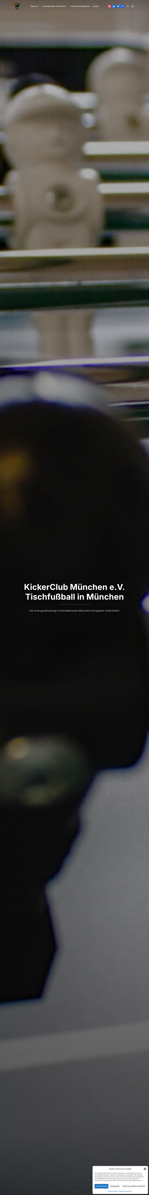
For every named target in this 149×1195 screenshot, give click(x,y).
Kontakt (96, 6)
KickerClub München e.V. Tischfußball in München (74, 592)
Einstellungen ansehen (134, 1186)
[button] (145, 1169)
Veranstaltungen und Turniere (54, 6)
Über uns (34, 6)
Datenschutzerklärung (125, 1191)
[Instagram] (109, 6)
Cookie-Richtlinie (113, 1191)
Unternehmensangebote (80, 6)
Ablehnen (114, 1186)
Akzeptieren (101, 1186)
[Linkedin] (114, 6)
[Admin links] (122, 6)
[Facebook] (118, 6)
